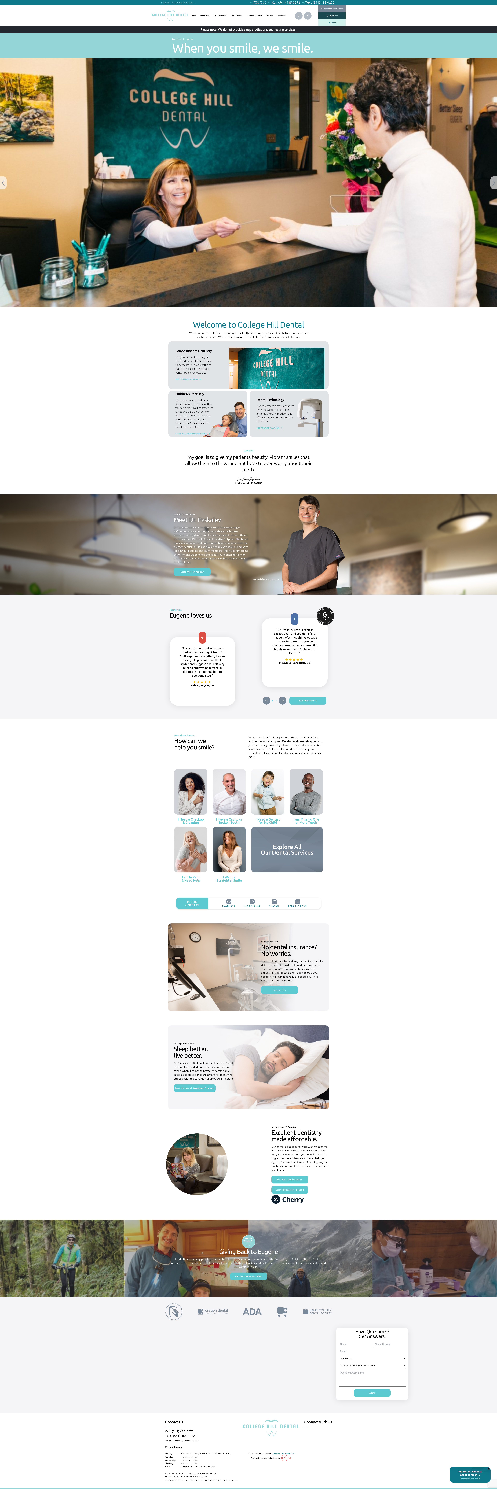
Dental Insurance (255, 16)
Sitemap (276, 1453)
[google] (299, 16)
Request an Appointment (333, 9)
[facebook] (308, 16)
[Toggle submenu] (209, 16)
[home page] (170, 15)
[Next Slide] (282, 701)
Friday (167, 1466)
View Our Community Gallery (248, 1276)
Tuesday (169, 1457)
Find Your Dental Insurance (289, 1179)
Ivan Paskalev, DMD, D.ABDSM (266, 579)
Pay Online (333, 16)
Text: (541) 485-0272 (180, 1435)
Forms (333, 23)
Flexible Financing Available (177, 2)
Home (193, 16)
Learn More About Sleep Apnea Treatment (194, 1088)
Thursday (169, 1463)
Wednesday (170, 1460)
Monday (168, 1453)
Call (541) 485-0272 (286, 2)
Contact (280, 16)
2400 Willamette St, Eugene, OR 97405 (261, 2)
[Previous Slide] (266, 701)
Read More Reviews (308, 700)
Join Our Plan (279, 990)
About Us (204, 16)
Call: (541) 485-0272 (179, 1431)
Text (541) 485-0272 (320, 2)
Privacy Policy (288, 1453)
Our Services (219, 16)
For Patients (236, 16)
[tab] (272, 700)
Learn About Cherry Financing (290, 1190)
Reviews (269, 16)
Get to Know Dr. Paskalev (192, 572)
